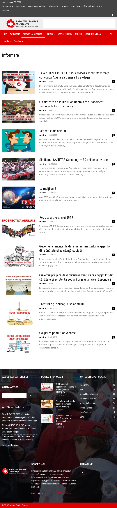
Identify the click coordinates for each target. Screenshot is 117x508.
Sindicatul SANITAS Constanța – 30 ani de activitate (73, 160)
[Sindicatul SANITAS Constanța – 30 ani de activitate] (18, 169)
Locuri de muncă (93, 34)
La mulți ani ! (47, 188)
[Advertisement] (79, 23)
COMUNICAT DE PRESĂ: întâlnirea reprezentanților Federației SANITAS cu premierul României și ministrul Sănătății (19, 417)
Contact (5, 11)
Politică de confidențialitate (82, 6)
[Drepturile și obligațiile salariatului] (18, 313)
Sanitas (17, 41)
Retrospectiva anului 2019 (56, 217)
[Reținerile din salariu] (18, 140)
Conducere (20, 6)
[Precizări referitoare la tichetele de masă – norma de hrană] (47, 404)
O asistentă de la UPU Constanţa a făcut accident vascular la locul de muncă (19, 438)
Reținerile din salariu (52, 131)
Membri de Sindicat (32, 34)
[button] (111, 34)
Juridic (49, 34)
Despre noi (6, 6)
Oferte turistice (65, 34)
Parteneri (65, 6)
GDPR (99, 6)
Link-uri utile (53, 6)
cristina (42, 81)
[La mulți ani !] (18, 198)
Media (6, 41)
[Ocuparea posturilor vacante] (18, 342)
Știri (5, 34)
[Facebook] (112, 15)
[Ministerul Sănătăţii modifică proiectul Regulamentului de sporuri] (47, 418)
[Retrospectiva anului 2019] (18, 226)
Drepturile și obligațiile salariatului (61, 304)
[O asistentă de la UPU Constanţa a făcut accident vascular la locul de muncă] (18, 111)
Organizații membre (36, 6)
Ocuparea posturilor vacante (57, 333)
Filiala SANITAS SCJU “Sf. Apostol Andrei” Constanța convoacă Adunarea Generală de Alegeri (19, 428)
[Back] (4, 359)
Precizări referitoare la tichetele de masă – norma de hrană (65, 404)
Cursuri (78, 34)
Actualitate (15, 34)
